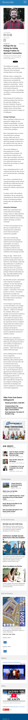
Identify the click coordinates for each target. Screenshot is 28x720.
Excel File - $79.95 (6, 646)
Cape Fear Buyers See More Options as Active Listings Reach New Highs (16, 453)
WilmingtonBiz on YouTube (17, 706)
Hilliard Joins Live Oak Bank (10, 491)
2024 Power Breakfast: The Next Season (11, 662)
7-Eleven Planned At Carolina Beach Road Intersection (16, 485)
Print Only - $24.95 (7, 637)
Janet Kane (11, 456)
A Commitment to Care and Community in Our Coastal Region (16, 468)
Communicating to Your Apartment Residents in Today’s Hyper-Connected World (14, 408)
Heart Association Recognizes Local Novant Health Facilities (12, 510)
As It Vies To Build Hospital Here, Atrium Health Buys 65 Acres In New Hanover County (13, 497)
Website (5, 29)
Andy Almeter (12, 463)
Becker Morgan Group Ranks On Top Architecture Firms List (12, 504)
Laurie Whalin (12, 471)
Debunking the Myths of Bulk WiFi (14, 403)
